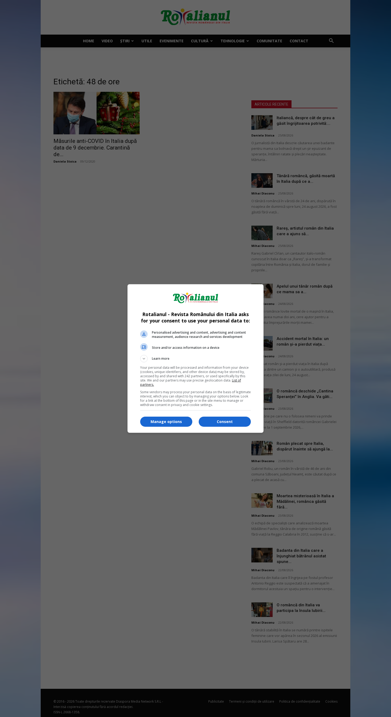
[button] (195, 358)
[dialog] (195, 358)
